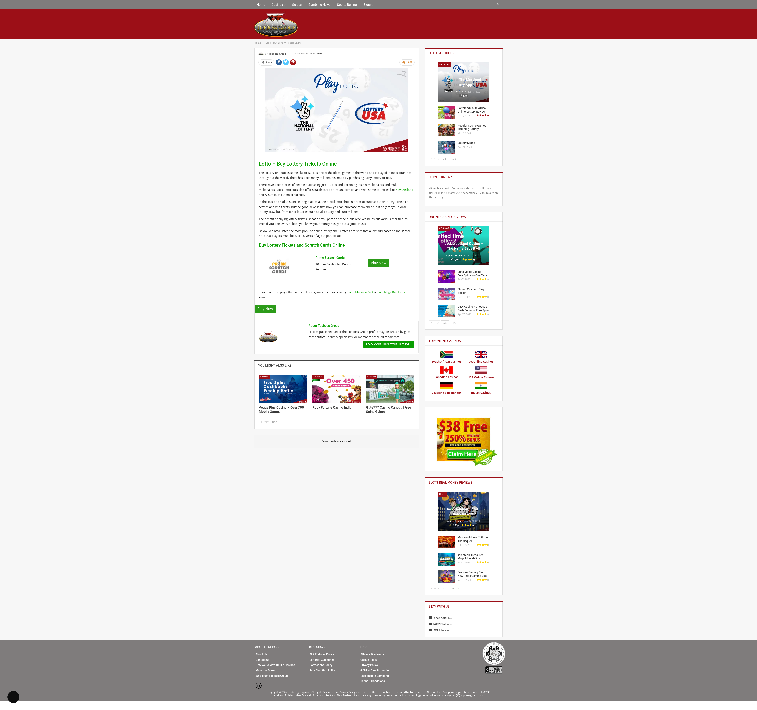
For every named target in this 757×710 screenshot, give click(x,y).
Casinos (277, 5)
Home (261, 5)
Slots (367, 5)
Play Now (378, 263)
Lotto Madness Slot (360, 292)
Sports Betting (347, 5)
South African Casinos (446, 361)
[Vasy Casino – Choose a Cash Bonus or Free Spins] (446, 311)
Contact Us (262, 659)
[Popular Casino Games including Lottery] (446, 130)
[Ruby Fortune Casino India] (336, 389)
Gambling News (319, 5)
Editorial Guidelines (322, 659)
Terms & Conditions (372, 681)
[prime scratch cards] (279, 265)
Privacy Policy (369, 665)
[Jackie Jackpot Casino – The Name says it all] (464, 246)
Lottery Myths (466, 142)
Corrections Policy (321, 665)
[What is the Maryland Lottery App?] (464, 82)
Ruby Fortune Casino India (331, 407)
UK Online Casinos (481, 361)
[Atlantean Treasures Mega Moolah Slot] (446, 559)
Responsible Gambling (374, 675)
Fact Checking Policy (323, 670)
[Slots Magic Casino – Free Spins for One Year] (446, 276)
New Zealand (404, 190)
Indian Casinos (481, 392)
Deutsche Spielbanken (446, 393)
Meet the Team (265, 670)
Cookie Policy (368, 659)
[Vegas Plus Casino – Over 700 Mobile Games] (283, 389)
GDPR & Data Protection (375, 670)
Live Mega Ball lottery (392, 292)
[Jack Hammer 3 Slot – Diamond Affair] (464, 511)
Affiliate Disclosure (372, 654)
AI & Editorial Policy (322, 654)
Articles (444, 64)
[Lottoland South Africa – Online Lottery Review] (446, 112)
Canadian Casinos (446, 377)
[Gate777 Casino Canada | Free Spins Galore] (390, 389)
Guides (297, 5)
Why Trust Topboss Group (272, 675)
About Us (261, 654)
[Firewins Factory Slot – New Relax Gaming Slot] (446, 576)
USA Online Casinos (481, 377)
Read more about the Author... (389, 344)
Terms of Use (368, 692)
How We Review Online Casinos (275, 665)
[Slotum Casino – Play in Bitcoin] (446, 294)
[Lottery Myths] (446, 147)
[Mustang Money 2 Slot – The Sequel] (446, 542)
